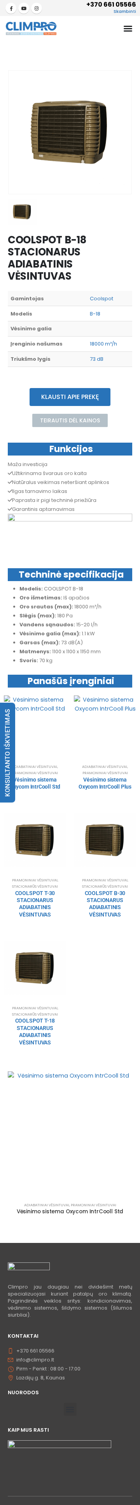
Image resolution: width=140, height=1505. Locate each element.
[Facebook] (10, 8)
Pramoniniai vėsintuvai (35, 772)
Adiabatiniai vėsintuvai (34, 766)
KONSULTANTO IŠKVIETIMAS (7, 753)
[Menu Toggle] (128, 28)
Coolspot (101, 298)
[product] (35, 726)
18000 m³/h (103, 343)
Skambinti (125, 11)
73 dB (96, 359)
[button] (70, 1409)
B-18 (95, 313)
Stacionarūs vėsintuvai (35, 886)
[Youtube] (23, 8)
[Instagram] (36, 8)
